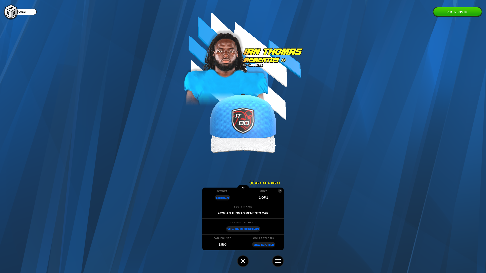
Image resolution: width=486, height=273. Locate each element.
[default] (243, 261)
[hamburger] (278, 261)
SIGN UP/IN (458, 12)
